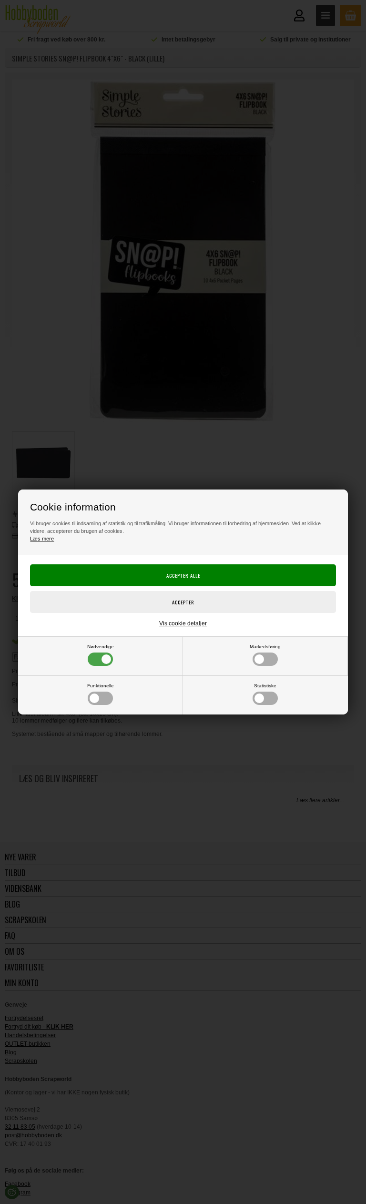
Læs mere (42, 538)
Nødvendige (100, 646)
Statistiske (265, 685)
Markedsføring (265, 646)
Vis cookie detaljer (183, 623)
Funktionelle (100, 685)
